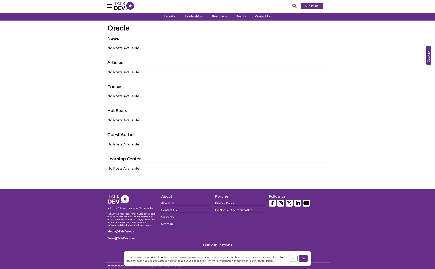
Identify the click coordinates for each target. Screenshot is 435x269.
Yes (303, 258)
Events (241, 16)
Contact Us (263, 16)
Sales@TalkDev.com (121, 238)
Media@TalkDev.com (121, 231)
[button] (314, 6)
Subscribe (312, 5)
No (293, 258)
